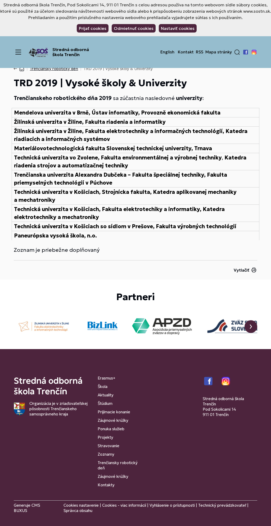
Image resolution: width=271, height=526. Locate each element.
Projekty (105, 437)
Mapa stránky (218, 52)
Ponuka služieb (111, 428)
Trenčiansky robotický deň (54, 68)
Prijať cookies (92, 28)
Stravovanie (108, 445)
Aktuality (106, 394)
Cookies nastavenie (81, 505)
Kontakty (106, 484)
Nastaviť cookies (178, 28)
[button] (237, 52)
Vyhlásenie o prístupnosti (172, 505)
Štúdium (105, 403)
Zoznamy (106, 454)
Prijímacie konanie (114, 411)
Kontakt (186, 52)
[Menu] (18, 52)
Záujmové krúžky (113, 420)
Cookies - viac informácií (124, 505)
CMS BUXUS (27, 508)
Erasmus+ (106, 378)
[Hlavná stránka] (21, 68)
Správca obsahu (78, 510)
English (167, 52)
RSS (199, 52)
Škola (102, 386)
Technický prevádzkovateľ (222, 505)
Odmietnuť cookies (133, 28)
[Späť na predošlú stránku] (16, 68)
